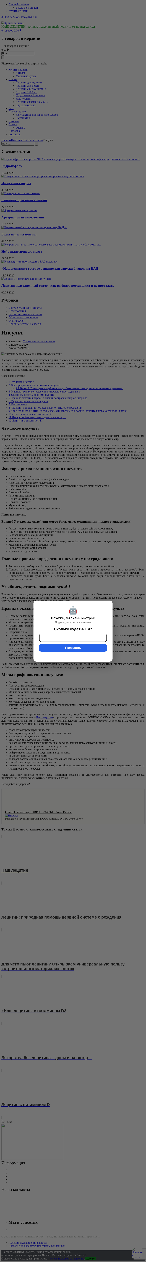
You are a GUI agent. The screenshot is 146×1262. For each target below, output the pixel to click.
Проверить (73, 647)
